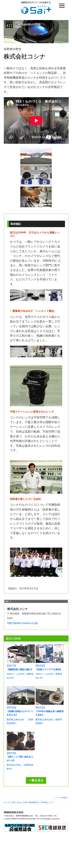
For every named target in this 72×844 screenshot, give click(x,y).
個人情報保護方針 (31, 802)
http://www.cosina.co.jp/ (22, 623)
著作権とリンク (47, 802)
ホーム (6, 802)
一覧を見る (36, 780)
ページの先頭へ (62, 798)
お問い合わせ (16, 802)
